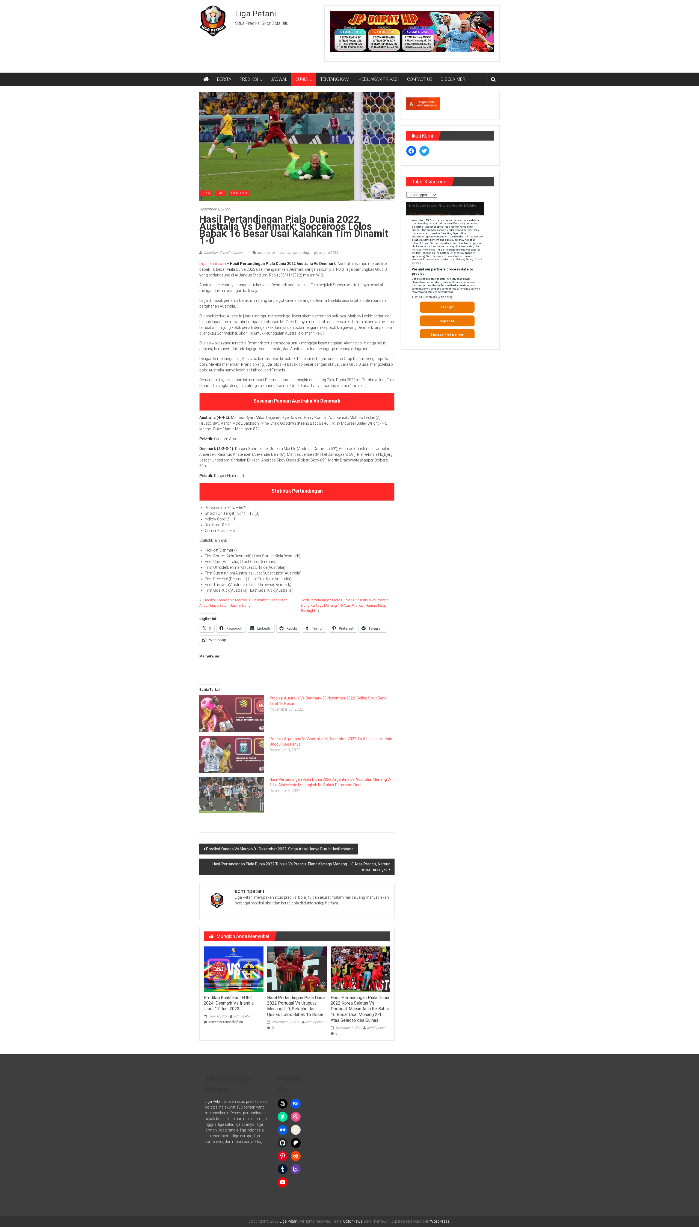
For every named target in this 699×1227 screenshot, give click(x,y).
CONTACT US (420, 79)
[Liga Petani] (206, 79)
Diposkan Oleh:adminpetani (224, 253)
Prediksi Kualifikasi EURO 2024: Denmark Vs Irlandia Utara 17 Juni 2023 (229, 1003)
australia (263, 253)
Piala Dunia (239, 193)
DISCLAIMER (453, 79)
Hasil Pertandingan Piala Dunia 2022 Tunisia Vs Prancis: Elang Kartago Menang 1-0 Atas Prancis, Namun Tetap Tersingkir (345, 605)
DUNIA (301, 79)
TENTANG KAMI (335, 79)
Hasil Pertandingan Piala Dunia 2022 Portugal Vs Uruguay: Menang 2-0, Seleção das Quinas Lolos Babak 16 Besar (296, 1006)
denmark (277, 253)
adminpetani (243, 1016)
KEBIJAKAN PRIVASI (379, 79)
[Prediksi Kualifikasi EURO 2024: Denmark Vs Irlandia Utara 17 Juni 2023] (233, 969)
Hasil (220, 193)
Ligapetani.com (212, 263)
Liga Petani (255, 13)
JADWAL (279, 79)
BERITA (224, 79)
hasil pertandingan (299, 253)
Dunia (206, 193)
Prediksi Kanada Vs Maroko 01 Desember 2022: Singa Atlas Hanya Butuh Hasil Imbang (280, 849)
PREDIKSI (248, 79)
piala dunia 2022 (326, 253)
